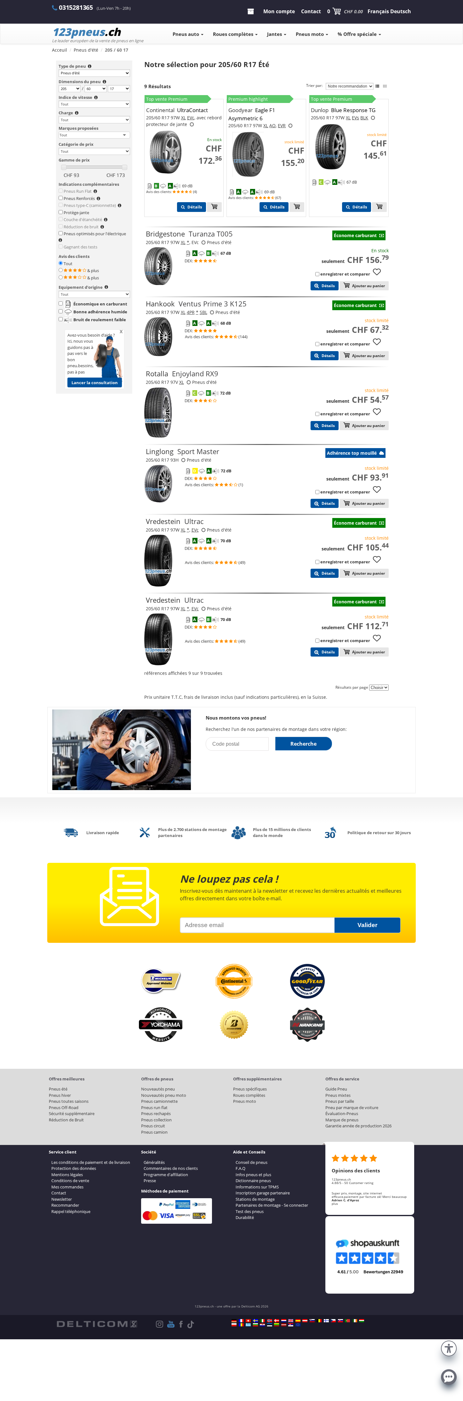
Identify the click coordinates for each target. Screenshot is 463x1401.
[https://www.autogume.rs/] (290, 1324)
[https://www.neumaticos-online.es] (297, 1320)
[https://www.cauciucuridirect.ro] (241, 1324)
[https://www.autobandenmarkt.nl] (283, 1320)
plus (335, 1203)
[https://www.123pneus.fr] (241, 1320)
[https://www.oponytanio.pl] (234, 1324)
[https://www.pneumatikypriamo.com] (340, 1320)
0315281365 (76, 7)
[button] (449, 1347)
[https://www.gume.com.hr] (262, 1324)
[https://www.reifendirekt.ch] (248, 1320)
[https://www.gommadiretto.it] (262, 1320)
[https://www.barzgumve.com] (255, 1324)
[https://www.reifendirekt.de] (234, 1320)
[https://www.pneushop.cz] (333, 1320)
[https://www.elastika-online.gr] (248, 1324)
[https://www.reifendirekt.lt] (276, 1324)
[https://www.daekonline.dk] (276, 1320)
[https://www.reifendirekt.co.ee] (269, 1324)
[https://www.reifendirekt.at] (304, 1320)
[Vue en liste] (377, 86)
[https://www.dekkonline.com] (269, 1320)
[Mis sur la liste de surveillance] (379, 275)
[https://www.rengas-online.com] (326, 1320)
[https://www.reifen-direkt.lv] (283, 1324)
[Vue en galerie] (385, 86)
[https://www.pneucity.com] (347, 1320)
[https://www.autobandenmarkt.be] (319, 1320)
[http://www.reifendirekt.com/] (297, 1324)
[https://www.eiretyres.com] (354, 1320)
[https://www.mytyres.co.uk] (290, 1320)
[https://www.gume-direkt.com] (312, 1320)
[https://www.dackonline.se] (255, 1320)
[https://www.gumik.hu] (361, 1320)
